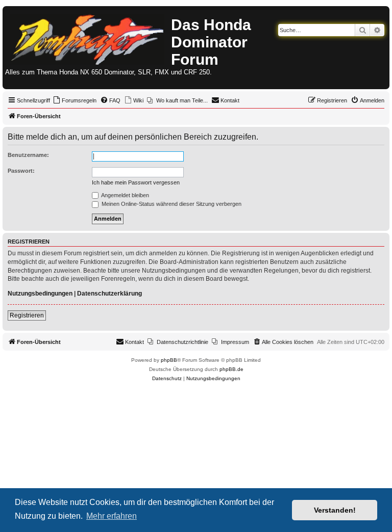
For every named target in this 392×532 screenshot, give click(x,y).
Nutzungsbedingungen (40, 293)
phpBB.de (231, 369)
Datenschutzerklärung (109, 293)
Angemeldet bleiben (124, 195)
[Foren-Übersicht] (88, 37)
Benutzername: (28, 155)
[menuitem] (74, 100)
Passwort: (21, 171)
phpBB (169, 360)
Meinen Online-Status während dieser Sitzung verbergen (170, 204)
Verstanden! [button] (335, 510)
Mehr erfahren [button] (111, 516)
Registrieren (27, 315)
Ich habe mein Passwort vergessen (136, 182)
